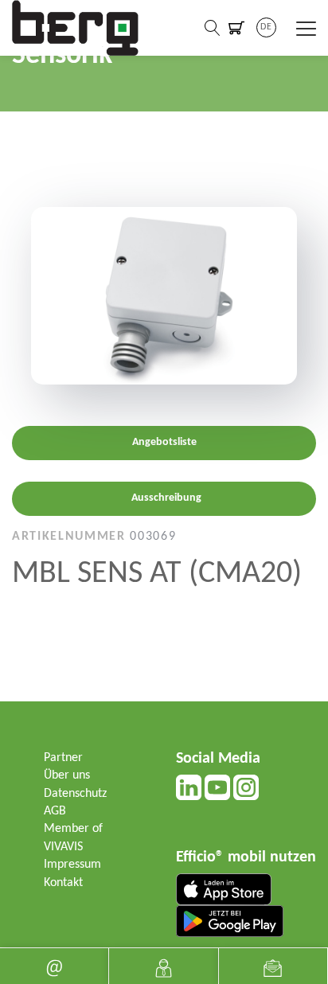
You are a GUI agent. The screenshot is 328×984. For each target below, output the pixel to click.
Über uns (67, 775)
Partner (63, 758)
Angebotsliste (164, 442)
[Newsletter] (273, 966)
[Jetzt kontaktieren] (163, 966)
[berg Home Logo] (75, 27)
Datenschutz (75, 793)
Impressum (72, 864)
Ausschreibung (166, 498)
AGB (55, 811)
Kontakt (63, 883)
